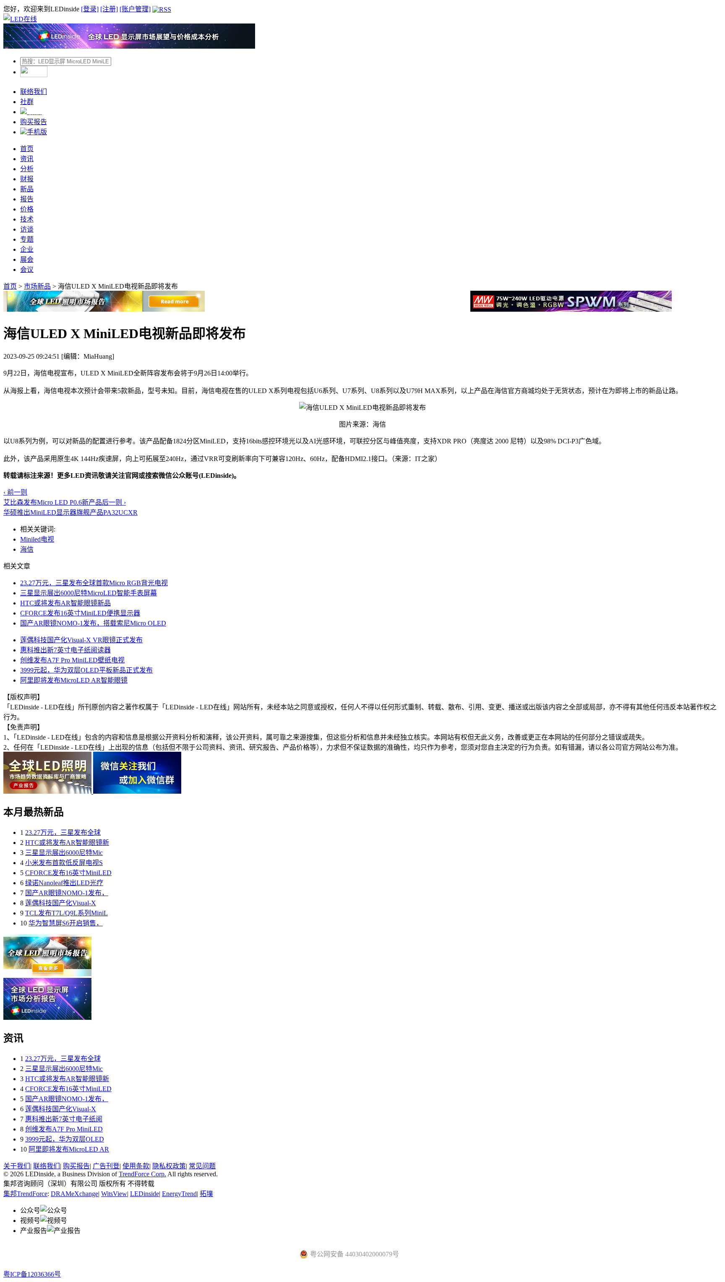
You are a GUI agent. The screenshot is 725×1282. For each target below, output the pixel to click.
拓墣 (206, 1193)
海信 (27, 549)
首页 (27, 148)
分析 (27, 168)
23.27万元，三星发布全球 (63, 832)
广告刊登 (106, 1166)
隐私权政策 (169, 1166)
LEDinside (144, 1193)
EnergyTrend (179, 1193)
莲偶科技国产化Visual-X (60, 903)
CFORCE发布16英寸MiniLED (68, 872)
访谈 (27, 229)
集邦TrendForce (25, 1193)
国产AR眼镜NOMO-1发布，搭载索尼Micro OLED (93, 623)
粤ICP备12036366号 (32, 1274)
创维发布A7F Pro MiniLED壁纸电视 (72, 660)
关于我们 (16, 1166)
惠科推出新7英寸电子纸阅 (63, 1119)
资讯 (27, 158)
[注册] (109, 9)
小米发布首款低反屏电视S (64, 862)
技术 (27, 219)
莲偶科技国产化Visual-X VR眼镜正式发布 (81, 640)
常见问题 (202, 1166)
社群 (27, 101)
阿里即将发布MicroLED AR (69, 1149)
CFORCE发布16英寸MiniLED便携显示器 (80, 613)
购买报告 (33, 121)
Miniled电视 (37, 539)
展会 (27, 259)
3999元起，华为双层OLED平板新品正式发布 (86, 670)
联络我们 (33, 91)
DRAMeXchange (74, 1193)
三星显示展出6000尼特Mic (64, 852)
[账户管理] (135, 9)
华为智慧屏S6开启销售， (66, 923)
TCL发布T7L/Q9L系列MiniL (66, 913)
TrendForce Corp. (142, 1174)
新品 (27, 189)
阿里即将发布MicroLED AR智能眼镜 (74, 680)
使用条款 (136, 1166)
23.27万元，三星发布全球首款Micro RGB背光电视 (94, 582)
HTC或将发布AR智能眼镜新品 (65, 603)
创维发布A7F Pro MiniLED (64, 1129)
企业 (27, 249)
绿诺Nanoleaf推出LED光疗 (64, 882)
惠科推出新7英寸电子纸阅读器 (65, 650)
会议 (27, 269)
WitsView (114, 1193)
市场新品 (37, 286)
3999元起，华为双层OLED (64, 1139)
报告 (27, 199)
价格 (27, 209)
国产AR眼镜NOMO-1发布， (66, 892)
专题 (27, 239)
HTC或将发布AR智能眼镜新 (67, 842)
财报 (27, 178)
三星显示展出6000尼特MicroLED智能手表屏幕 (88, 593)
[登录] (90, 9)
